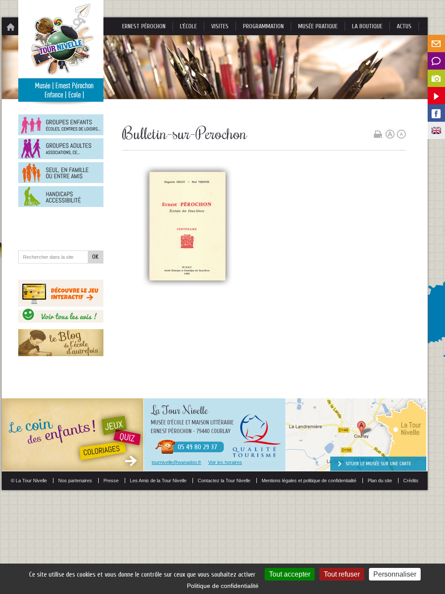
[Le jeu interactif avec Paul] (60, 304)
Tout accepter (289, 574)
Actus (404, 26)
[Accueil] (10, 26)
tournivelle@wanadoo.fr (176, 462)
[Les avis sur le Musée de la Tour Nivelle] (60, 326)
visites (220, 26)
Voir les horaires (225, 462)
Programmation (263, 26)
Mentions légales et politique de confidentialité (309, 480)
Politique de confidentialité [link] (223, 585)
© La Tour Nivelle (29, 480)
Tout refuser (342, 574)
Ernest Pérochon (144, 26)
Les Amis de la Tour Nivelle (158, 480)
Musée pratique (318, 26)
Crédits (410, 480)
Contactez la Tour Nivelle (224, 480)
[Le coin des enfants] (72, 469)
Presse (111, 480)
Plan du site (380, 480)
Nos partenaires (75, 480)
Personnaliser (394, 574)
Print (377, 134)
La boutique (367, 26)
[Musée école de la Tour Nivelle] (60, 99)
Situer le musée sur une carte (378, 464)
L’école (188, 26)
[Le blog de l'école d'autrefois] (60, 354)
